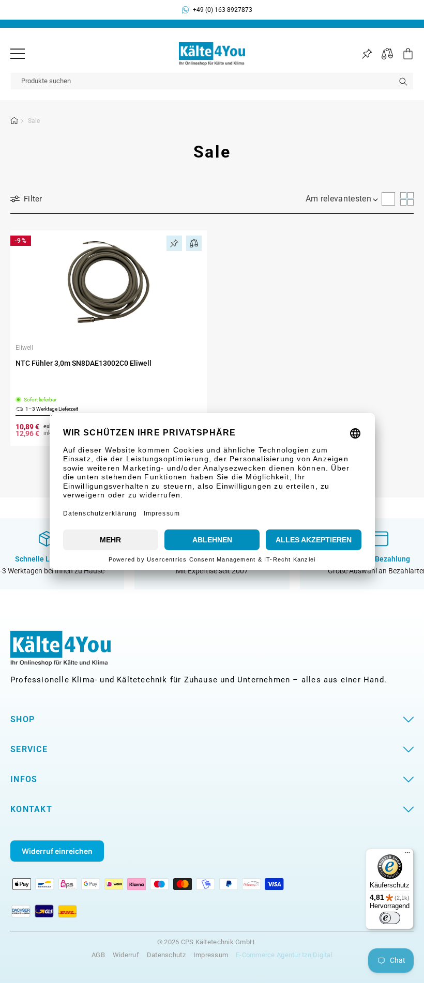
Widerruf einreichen (57, 851)
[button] (403, 53)
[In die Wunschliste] (174, 243)
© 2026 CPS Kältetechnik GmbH (205, 942)
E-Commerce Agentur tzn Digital (284, 955)
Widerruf (126, 955)
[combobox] (212, 81)
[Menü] (17, 54)
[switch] (390, 918)
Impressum (210, 955)
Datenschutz (166, 955)
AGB (98, 955)
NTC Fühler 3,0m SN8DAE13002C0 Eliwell (84, 363)
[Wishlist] (366, 54)
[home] (14, 122)
